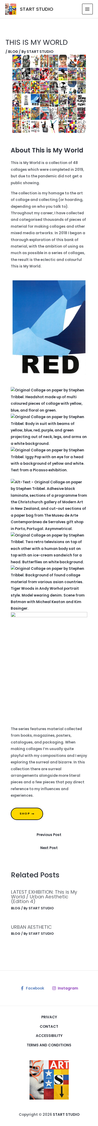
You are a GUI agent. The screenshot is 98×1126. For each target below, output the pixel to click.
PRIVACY (49, 1017)
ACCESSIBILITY (49, 1035)
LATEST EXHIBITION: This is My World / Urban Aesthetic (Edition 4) (44, 897)
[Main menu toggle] (87, 9)
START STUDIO (36, 9)
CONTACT (49, 1026)
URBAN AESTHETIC (31, 927)
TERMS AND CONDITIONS (49, 1045)
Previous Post (49, 834)
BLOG (13, 51)
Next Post (49, 847)
